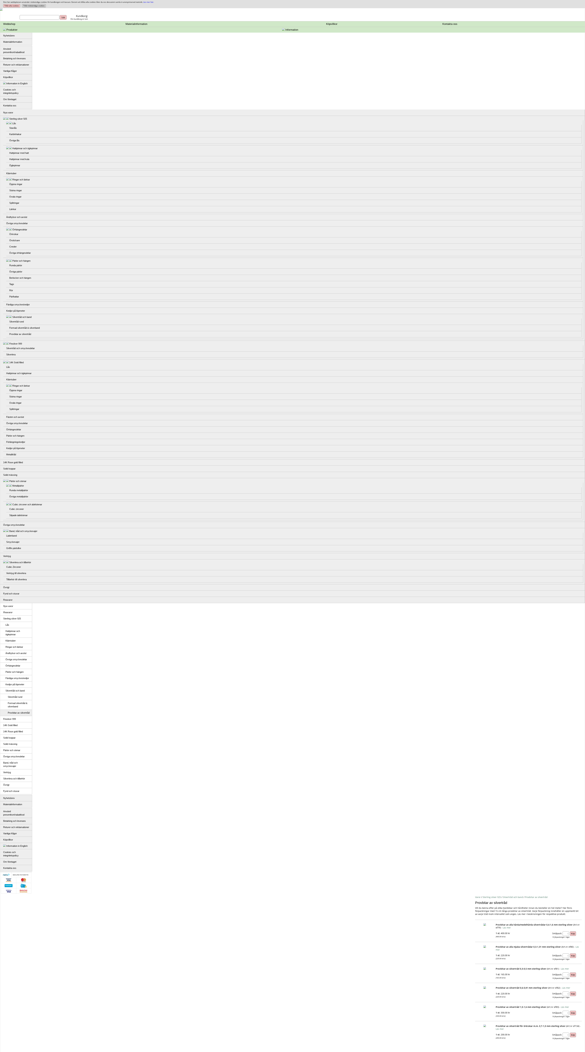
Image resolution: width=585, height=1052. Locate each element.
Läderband (11, 535)
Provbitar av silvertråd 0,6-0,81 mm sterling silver (521, 987)
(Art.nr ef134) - (573, 1026)
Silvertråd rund (16, 321)
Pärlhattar (14, 296)
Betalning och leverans (14, 58)
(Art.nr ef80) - (568, 946)
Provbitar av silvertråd (20, 334)
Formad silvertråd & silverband (24, 328)
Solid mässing (10, 475)
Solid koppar (9, 468)
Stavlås (13, 128)
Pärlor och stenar (17, 481)
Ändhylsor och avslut (16, 217)
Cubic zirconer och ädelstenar (27, 504)
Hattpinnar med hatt (19, 153)
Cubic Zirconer (13, 567)
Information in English (17, 83)
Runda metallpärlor (18, 490)
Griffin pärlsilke (13, 548)
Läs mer (507, 927)
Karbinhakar (15, 134)
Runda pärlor (15, 265)
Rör (11, 290)
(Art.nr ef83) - (553, 1007)
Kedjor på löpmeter (15, 310)
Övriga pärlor (15, 271)
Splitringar (14, 203)
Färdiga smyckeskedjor (18, 304)
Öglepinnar (14, 165)
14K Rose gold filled (13, 462)
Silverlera (11, 354)
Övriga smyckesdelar (17, 223)
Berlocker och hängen (20, 278)
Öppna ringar (15, 184)
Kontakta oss (449, 24)
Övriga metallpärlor (18, 496)
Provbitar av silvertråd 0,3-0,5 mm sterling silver (521, 968)
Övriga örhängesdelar (20, 253)
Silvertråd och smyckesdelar (20, 348)
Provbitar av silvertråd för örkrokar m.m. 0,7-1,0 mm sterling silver (531, 1026)
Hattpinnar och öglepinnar (25, 148)
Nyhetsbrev (9, 35)
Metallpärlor (18, 485)
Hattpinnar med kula (19, 159)
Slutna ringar (15, 190)
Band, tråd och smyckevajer (23, 531)
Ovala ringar (15, 196)
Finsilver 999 (15, 343)
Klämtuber (11, 173)
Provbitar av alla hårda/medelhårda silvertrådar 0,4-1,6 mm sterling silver (534, 924)
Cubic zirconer (16, 509)
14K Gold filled (16, 362)
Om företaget (9, 99)
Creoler (13, 246)
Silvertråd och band (22, 317)
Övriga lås (14, 140)
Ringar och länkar (21, 179)
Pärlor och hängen (21, 260)
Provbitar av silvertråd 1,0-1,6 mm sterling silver (521, 1007)
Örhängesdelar (19, 229)
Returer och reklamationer (16, 64)
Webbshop (9, 24)
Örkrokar (13, 234)
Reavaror (7, 600)
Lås (14, 123)
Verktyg (7, 556)
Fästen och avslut (15, 417)
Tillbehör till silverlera (16, 579)
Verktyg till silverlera (16, 573)
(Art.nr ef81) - (553, 968)
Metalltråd (11, 454)
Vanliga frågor (10, 71)
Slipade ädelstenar (18, 515)
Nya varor (8, 112)
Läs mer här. (148, 2)
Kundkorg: (82, 16)
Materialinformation (136, 24)
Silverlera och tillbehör (20, 562)
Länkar (12, 209)
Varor (478, 897)
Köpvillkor (331, 24)
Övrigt (6, 587)
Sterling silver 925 (18, 118)
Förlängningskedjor (15, 442)
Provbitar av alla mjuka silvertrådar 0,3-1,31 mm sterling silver (528, 946)
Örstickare (14, 240)
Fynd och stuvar (11, 593)
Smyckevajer (13, 542)
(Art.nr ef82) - (554, 987)
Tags (11, 284)
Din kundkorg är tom (79, 19)
